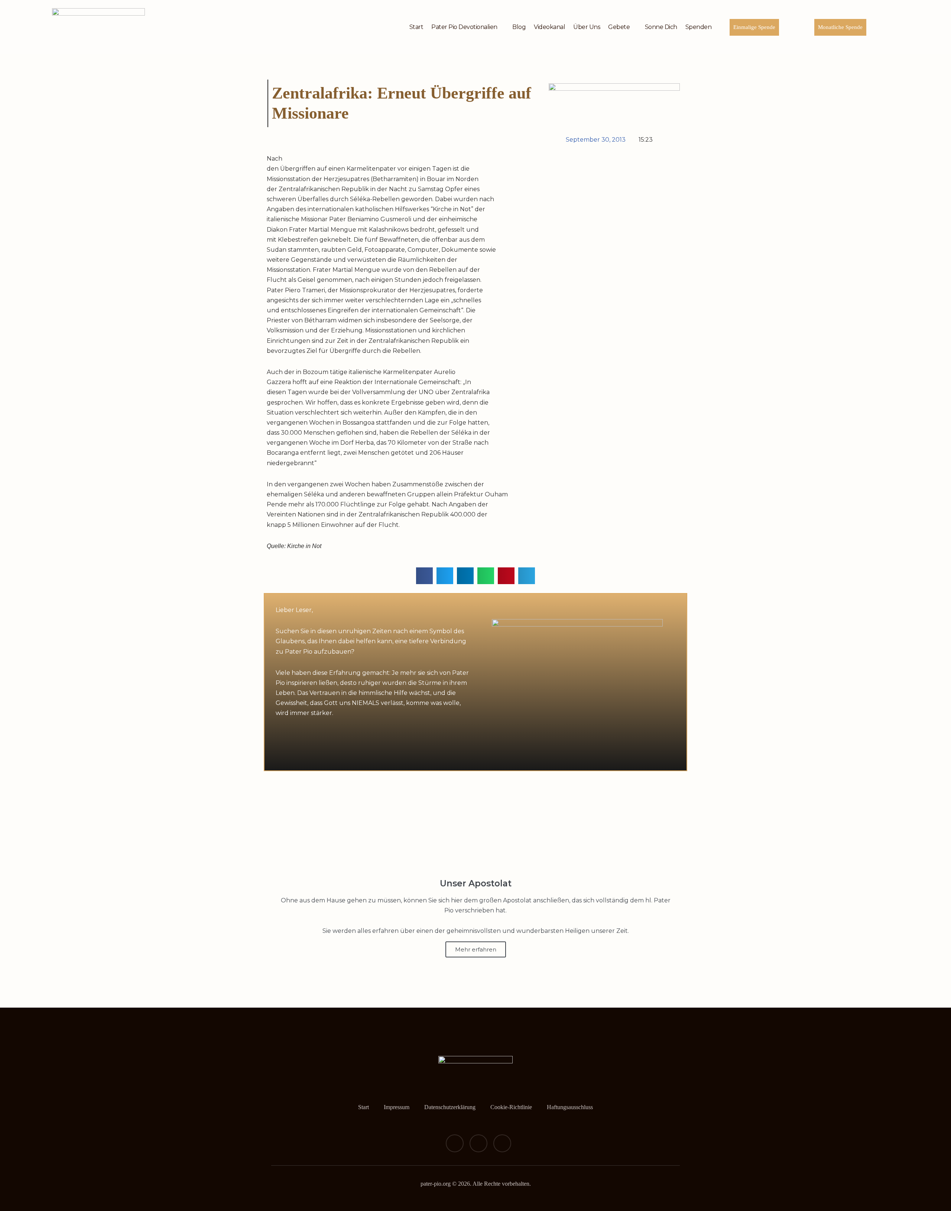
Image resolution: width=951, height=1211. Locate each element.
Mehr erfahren (475, 949)
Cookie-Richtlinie (511, 1107)
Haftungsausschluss (570, 1107)
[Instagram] (478, 1143)
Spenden (698, 26)
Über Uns (586, 26)
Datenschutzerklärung (450, 1107)
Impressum (396, 1107)
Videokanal (549, 26)
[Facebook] (455, 1143)
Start (416, 26)
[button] (424, 575)
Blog (519, 26)
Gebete (619, 26)
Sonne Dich (661, 26)
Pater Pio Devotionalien (464, 26)
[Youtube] (502, 1143)
